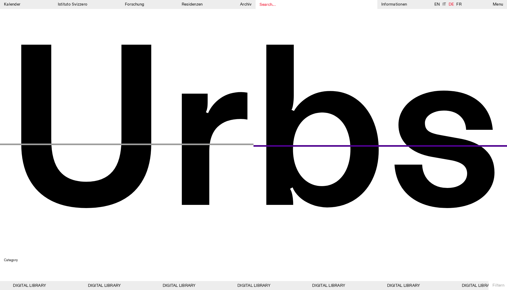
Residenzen (192, 4)
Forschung (134, 4)
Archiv (246, 4)
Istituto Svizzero (72, 4)
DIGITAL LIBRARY (27, 285)
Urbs (253, 138)
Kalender (12, 4)
